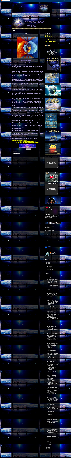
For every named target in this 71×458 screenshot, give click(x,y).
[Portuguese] (54, 51)
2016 (47, 262)
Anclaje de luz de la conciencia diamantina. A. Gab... (52, 430)
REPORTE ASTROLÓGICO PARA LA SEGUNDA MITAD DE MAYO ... (52, 354)
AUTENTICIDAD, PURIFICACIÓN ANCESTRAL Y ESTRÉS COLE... (52, 388)
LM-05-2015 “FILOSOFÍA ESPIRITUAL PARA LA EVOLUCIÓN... (51, 437)
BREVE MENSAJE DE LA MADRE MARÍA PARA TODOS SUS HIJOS (52, 405)
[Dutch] (55, 50)
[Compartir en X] (28, 149)
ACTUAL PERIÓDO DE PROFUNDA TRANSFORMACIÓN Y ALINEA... (51, 380)
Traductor (52, 49)
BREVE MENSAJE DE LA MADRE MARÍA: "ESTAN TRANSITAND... (52, 365)
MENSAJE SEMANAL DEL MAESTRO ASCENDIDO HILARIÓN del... (51, 315)
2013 (47, 447)
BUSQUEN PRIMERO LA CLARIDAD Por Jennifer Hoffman (51, 312)
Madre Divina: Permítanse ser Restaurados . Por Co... (52, 420)
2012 (47, 448)
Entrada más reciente (16, 179)
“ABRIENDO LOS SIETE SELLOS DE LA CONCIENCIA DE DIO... (52, 298)
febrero (48, 442)
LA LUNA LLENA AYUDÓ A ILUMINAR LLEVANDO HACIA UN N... (52, 408)
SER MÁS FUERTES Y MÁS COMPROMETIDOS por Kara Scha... (52, 362)
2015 (47, 263)
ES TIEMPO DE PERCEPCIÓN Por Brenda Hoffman (52, 373)
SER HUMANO (49, 348)
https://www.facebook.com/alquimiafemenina (19, 140)
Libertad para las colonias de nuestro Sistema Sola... (52, 294)
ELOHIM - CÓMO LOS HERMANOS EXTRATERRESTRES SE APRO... (51, 288)
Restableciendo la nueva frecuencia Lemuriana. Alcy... (52, 357)
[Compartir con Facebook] (29, 149)
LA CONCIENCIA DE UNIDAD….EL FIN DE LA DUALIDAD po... (51, 427)
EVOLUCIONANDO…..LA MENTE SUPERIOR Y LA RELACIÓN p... (53, 291)
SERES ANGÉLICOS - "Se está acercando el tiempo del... (52, 393)
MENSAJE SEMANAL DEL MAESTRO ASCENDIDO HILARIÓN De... (51, 277)
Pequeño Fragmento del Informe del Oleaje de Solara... (52, 344)
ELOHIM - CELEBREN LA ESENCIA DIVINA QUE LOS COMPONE (52, 336)
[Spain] (48, 50)
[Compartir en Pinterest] (30, 149)
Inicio (28, 179)
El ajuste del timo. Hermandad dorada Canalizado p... (52, 432)
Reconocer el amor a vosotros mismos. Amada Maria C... (52, 341)
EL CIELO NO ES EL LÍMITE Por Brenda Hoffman (52, 296)
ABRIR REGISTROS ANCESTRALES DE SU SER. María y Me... (52, 383)
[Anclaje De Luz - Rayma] (46, 248)
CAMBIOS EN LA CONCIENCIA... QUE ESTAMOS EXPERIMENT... (52, 285)
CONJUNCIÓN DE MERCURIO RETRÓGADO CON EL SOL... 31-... (52, 282)
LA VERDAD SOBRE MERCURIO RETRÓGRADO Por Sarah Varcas (52, 321)
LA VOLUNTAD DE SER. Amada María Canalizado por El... (52, 402)
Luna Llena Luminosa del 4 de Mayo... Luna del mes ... (52, 422)
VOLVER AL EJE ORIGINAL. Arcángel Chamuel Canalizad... (53, 398)
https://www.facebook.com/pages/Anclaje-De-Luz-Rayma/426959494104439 (27, 142)
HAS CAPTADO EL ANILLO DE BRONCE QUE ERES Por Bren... (53, 359)
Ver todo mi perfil (53, 253)
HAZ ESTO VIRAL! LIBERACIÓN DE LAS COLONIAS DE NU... (52, 331)
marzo (48, 441)
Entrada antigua (39, 179)
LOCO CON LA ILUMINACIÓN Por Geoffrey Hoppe (53, 280)
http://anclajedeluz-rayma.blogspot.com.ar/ (27, 141)
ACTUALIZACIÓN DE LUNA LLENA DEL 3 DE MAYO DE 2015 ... (52, 417)
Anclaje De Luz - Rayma (48, 246)
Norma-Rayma (53, 252)
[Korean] (52, 52)
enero (48, 444)
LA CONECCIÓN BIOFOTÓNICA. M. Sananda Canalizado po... (52, 400)
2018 (47, 259)
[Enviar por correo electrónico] (26, 149)
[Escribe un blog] (27, 149)
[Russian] (49, 51)
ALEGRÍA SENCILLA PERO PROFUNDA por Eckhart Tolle (52, 301)
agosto (48, 270)
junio (48, 273)
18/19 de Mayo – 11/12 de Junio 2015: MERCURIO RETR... (52, 339)
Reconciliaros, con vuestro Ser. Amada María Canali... (52, 411)
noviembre (49, 266)
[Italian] (52, 50)
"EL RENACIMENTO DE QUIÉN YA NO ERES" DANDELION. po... (53, 371)
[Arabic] (56, 52)
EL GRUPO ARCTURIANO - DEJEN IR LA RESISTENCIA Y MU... (52, 318)
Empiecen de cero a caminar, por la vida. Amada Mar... (52, 334)
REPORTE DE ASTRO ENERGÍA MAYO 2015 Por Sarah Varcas (52, 424)
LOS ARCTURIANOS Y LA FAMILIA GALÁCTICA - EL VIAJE (52, 309)
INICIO (14, 30)
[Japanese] (48, 52)
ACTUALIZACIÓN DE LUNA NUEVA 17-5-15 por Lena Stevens (51, 351)
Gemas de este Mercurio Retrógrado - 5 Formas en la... (52, 329)
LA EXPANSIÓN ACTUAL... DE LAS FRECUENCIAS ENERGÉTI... (52, 303)
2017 (47, 260)
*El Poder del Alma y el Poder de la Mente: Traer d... (52, 434)
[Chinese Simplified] (52, 53)
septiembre (49, 269)
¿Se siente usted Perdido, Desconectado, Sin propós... (52, 324)
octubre (48, 267)
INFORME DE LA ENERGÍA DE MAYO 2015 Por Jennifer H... (52, 395)
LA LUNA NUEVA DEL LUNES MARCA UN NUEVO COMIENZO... (52, 368)
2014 (47, 445)
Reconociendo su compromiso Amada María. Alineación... (52, 306)
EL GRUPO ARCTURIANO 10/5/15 (52, 385)
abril (48, 439)
